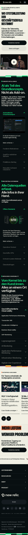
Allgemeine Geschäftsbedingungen (9, 522)
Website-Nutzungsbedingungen (15, 524)
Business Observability (9, 330)
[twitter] (12, 508)
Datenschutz (4, 524)
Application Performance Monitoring (13, 316)
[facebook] (20, 508)
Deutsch (12, 529)
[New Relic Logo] (6, 2)
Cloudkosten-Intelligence (10, 325)
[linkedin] (4, 508)
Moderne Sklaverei (21, 526)
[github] (16, 508)
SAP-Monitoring (7, 335)
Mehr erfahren (7, 143)
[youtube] (8, 508)
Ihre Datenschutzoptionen (7, 526)
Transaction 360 (7, 320)
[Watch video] (14, 62)
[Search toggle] (20, 2)
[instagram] (24, 508)
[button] (14, 112)
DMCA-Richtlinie (21, 522)
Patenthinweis (4, 529)
